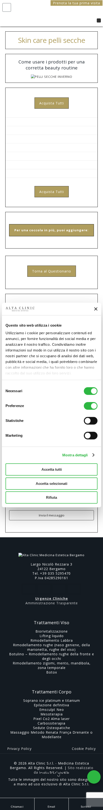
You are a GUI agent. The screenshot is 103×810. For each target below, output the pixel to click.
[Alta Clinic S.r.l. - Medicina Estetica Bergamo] (53, 13)
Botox (51, 672)
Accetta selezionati (51, 483)
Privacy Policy (19, 748)
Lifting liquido (52, 636)
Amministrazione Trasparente (51, 603)
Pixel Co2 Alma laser (51, 718)
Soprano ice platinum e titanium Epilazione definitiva (51, 702)
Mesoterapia (51, 714)
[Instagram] (58, 790)
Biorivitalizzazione (51, 631)
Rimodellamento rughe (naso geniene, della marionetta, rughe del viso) (51, 647)
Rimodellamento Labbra (51, 640)
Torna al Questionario (51, 271)
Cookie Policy (84, 748)
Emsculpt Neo (51, 709)
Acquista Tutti (51, 103)
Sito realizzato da (63, 770)
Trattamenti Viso (51, 622)
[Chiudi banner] (95, 309)
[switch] (90, 406)
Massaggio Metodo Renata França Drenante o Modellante (51, 734)
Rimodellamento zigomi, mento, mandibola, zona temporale (52, 665)
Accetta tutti (51, 469)
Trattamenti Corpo (51, 692)
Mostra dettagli (75, 455)
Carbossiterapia (51, 723)
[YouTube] (51, 790)
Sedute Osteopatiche (51, 727)
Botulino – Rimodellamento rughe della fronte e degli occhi (51, 656)
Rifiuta (51, 497)
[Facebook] (45, 790)
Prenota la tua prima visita (76, 3)
